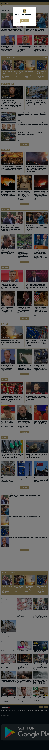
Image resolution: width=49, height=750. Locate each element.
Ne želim (19, 22)
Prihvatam (24, 20)
